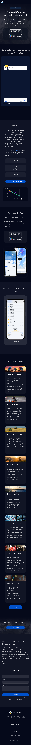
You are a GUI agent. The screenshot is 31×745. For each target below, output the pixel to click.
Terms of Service (15, 724)
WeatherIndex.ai (16, 150)
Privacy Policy (15, 728)
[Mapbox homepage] (6, 103)
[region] (15, 85)
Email (4, 679)
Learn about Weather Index (15, 181)
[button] (28, 2)
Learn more (15, 627)
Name (4, 673)
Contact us (15, 731)
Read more (15, 607)
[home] (6, 2)
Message (5, 685)
